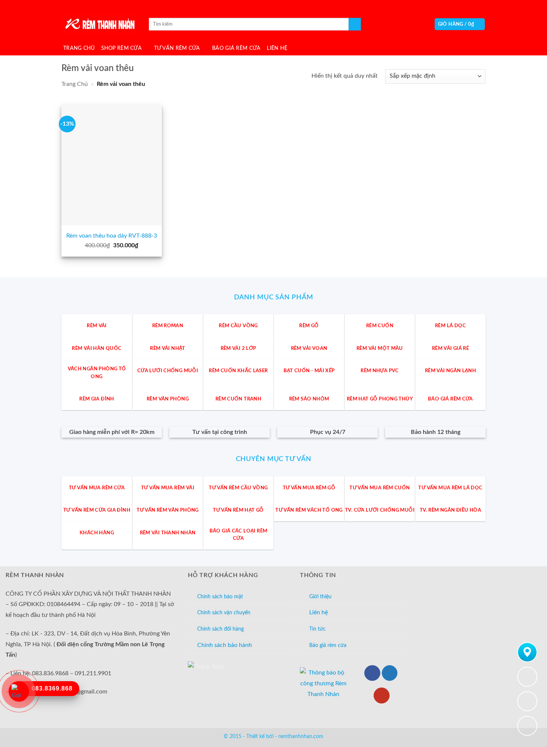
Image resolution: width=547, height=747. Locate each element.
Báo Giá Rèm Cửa (236, 48)
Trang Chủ (79, 48)
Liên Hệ (277, 48)
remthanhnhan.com (300, 736)
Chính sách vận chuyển (223, 612)
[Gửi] (355, 24)
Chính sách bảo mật (220, 596)
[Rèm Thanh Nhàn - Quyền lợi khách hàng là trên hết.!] (98, 24)
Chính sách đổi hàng (220, 629)
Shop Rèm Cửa (121, 48)
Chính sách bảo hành (224, 645)
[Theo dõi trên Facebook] (372, 673)
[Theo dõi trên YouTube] (382, 695)
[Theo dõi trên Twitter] (390, 673)
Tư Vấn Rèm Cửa (177, 48)
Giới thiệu (320, 596)
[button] (460, 24)
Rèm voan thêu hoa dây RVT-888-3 (111, 236)
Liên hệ (318, 612)
